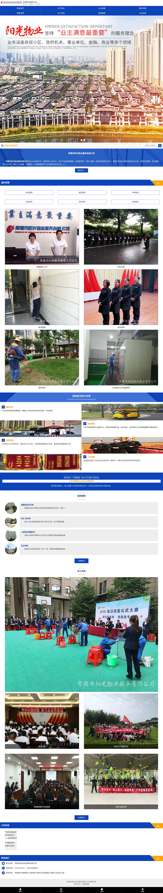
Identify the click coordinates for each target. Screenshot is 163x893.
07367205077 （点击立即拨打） (27, 868)
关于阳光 (61, 8)
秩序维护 (82, 192)
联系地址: (9, 873)
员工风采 (61, 13)
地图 (142, 891)
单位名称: (9, 863)
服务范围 (142, 8)
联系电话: (9, 868)
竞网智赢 (85, 884)
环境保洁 (135, 192)
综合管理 (29, 192)
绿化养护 (82, 202)
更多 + (158, 183)
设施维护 (135, 202)
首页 (20, 891)
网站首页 (20, 8)
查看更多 (81, 561)
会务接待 (29, 202)
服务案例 (101, 13)
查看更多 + (81, 170)
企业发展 (101, 8)
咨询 (101, 891)
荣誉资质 (20, 13)
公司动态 (142, 13)
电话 (61, 891)
